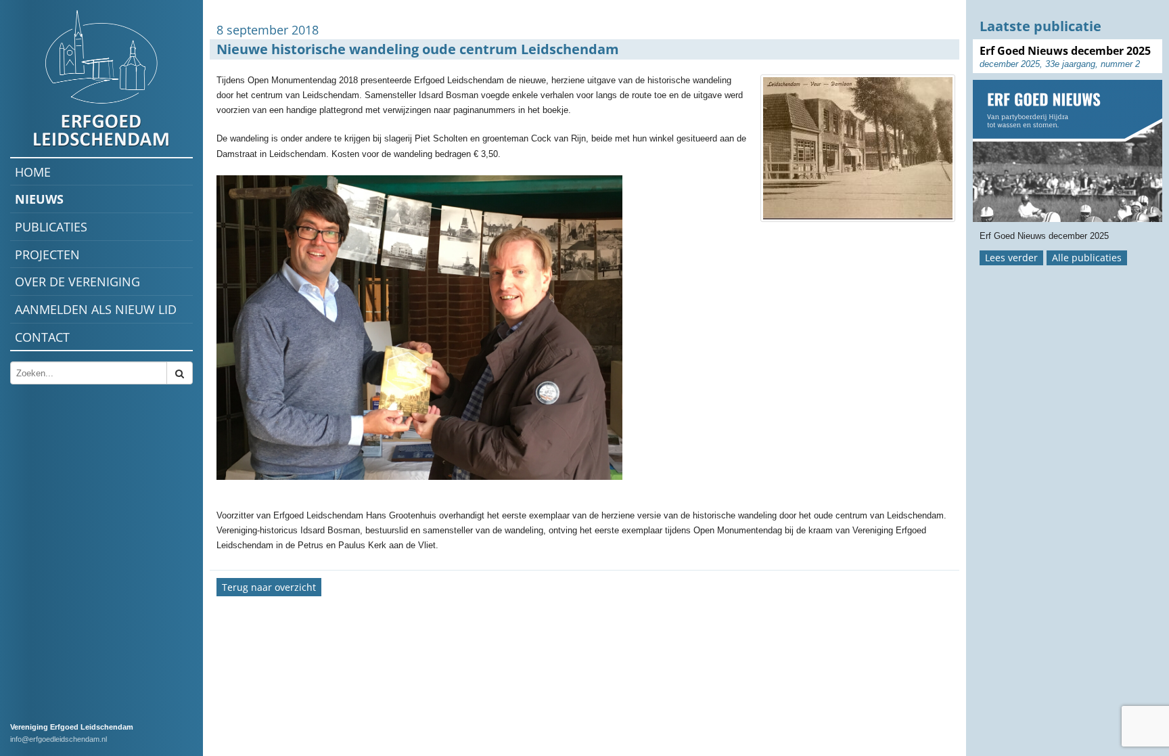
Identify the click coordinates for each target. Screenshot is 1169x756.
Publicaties (51, 227)
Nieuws (39, 199)
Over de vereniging (77, 281)
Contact (42, 337)
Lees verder (1011, 257)
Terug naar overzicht (269, 587)
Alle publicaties (1087, 257)
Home (33, 172)
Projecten (47, 254)
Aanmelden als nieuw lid (96, 309)
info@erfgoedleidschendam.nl (58, 739)
